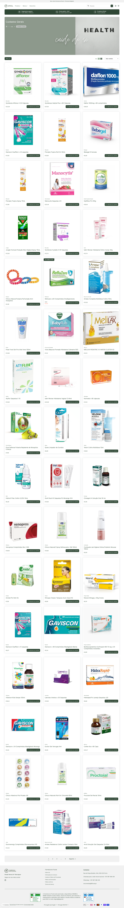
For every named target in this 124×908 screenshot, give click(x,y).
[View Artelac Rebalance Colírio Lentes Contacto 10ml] (62, 822)
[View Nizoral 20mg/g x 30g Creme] (101, 575)
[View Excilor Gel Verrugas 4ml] (62, 724)
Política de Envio (49, 882)
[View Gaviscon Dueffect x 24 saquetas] (23, 130)
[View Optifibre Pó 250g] (101, 179)
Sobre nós (47, 872)
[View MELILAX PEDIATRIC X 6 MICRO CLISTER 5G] (101, 327)
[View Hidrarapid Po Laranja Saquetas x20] (101, 675)
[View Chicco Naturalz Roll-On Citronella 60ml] (62, 773)
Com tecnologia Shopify (29, 904)
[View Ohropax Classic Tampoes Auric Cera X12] (62, 575)
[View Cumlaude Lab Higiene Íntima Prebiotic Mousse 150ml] (101, 525)
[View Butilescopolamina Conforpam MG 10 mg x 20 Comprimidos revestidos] (101, 624)
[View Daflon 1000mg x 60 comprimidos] (101, 81)
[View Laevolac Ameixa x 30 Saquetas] (62, 675)
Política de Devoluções (50, 879)
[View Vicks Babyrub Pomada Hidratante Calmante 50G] (62, 327)
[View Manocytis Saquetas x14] (62, 179)
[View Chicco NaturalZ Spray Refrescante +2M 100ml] (62, 525)
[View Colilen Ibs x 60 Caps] (101, 724)
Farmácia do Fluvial (12, 904)
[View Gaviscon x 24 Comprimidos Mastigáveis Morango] (23, 724)
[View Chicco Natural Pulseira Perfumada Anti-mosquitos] (23, 276)
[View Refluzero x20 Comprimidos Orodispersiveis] (62, 276)
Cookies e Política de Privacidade (53, 877)
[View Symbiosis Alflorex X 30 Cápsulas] (23, 81)
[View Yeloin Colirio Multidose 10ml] (101, 425)
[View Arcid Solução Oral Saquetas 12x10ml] (101, 822)
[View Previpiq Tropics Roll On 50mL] (62, 130)
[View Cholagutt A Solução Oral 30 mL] (101, 476)
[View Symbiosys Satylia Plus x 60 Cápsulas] (62, 81)
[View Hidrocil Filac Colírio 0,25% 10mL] (23, 476)
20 (49, 259)
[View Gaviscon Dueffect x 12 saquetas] (23, 624)
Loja (12, 26)
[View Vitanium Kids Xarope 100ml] (23, 675)
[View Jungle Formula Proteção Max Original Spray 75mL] (23, 227)
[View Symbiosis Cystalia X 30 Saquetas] (62, 227)
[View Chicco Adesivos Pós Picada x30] (23, 773)
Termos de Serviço (49, 884)
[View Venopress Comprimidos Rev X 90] (23, 525)
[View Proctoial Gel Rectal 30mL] (101, 773)
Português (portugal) (50, 905)
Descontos (32, 6)
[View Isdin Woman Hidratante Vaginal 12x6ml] (62, 376)
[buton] (50, 905)
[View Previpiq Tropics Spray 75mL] (23, 179)
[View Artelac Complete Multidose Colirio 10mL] (101, 276)
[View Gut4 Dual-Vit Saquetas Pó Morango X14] (62, 476)
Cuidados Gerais (21, 26)
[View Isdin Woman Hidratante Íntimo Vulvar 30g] (101, 227)
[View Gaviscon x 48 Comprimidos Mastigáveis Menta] (62, 624)
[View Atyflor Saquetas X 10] (23, 376)
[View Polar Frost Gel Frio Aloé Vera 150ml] (23, 327)
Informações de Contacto (51, 874)
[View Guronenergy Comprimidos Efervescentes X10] (23, 822)
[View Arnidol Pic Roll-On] (23, 575)
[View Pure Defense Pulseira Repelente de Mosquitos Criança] (23, 425)
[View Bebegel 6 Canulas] (101, 130)
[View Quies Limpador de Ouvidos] (62, 425)
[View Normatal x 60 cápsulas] (101, 376)
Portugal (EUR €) (63, 905)
